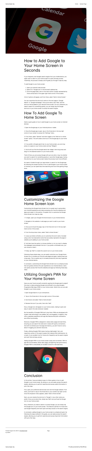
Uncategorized (23, 430)
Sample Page (83, 4)
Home (76, 4)
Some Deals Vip (10, 4)
